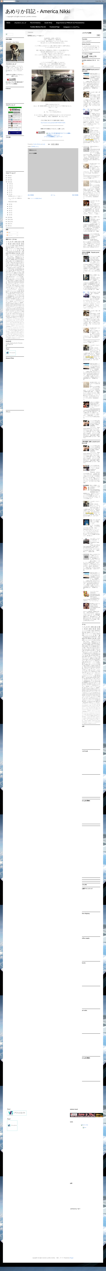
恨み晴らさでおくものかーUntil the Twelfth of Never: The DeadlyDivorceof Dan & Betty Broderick (95, 607)
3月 (10, 210)
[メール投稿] (48, 144)
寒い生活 (21, 253)
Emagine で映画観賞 (10, 298)
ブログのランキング (20, 23)
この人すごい (10, 283)
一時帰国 (17, 258)
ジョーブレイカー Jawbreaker (94, 592)
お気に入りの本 (20, 298)
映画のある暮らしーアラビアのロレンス (95, 74)
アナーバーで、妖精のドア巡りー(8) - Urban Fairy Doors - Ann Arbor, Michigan (95, 258)
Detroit (12, 310)
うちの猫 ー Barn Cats (15, 262)
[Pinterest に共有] (58, 144)
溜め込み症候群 (17, 305)
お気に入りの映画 (14, 261)
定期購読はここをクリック (53, 135)
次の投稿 (31, 195)
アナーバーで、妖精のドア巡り (14, 273)
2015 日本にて (18, 297)
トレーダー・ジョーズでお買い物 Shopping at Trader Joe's (15, 286)
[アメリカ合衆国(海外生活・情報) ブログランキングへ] (40, 133)
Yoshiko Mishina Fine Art (38, 27)
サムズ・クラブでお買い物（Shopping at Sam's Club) (15, 267)
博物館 (15, 330)
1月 (10, 214)
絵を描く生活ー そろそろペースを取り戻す (95, 182)
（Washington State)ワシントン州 (13, 317)
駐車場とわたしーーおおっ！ (15, 196)
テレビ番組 (21, 311)
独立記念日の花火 (12, 201)
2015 (9, 217)
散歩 (9, 332)
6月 (10, 204)
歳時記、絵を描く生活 (16, 335)
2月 (10, 212)
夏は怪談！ (8, 316)
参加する (19, 130)
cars (23, 322)
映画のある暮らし (15, 265)
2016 (9, 182)
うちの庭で (16, 263)
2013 (9, 221)
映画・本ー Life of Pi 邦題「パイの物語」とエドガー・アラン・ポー (95, 521)
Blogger (71, 1257)
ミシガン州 (17, 296)
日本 (16, 274)
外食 (19, 307)
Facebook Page (55, 27)
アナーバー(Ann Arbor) (16, 248)
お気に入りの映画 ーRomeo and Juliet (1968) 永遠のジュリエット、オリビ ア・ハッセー (95, 405)
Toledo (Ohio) (19, 310)
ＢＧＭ (17, 338)
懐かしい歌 (9, 292)
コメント (10, 235)
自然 (15, 292)
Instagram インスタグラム (71, 27)
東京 (10, 335)
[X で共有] (55, 144)
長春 (14, 308)
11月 (10, 186)
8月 (10, 192)
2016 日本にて (13, 293)
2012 (9, 223)
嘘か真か (20, 330)
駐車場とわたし (35, 146)
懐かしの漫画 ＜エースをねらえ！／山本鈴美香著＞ (95, 487)
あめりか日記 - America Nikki (37, 11)
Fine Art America (35, 22)
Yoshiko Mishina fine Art (11, 343)
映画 (7, 253)
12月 (10, 183)
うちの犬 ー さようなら (12, 42)
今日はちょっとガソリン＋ (12, 315)
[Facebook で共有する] (56, 144)
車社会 (14, 316)
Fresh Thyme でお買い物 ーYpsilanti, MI (95, 111)
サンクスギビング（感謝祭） (17, 302)
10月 (10, 188)
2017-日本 (9, 306)
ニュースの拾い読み (12, 245)
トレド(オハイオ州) (11, 312)
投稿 (9, 232)
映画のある (14, 332)
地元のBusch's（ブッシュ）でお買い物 (15, 290)
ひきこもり (14, 311)
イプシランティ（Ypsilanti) (13, 300)
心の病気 (9, 279)
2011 (9, 225)
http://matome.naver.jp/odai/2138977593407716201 (53, 122)
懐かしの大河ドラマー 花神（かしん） (95, 555)
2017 (9, 179)
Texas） (22, 321)
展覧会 (16, 303)
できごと (8, 311)
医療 (21, 315)
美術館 (13, 338)
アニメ (10, 284)
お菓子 (9, 271)
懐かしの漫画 (14, 280)
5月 (10, 206)
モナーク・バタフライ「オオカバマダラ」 (15, 289)
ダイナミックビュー (15, 326)
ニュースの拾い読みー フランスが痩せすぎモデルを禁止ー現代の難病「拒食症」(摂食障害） (95, 423)
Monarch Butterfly (19, 282)
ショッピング (13, 255)
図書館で (10, 297)
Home (8, 22)
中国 (23, 296)
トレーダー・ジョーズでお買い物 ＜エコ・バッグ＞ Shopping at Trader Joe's (95, 541)
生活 (18, 244)
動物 (12, 303)
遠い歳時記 (20, 316)
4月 (10, 208)
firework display (86, 709)
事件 (8, 303)
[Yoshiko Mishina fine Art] (6, 346)
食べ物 (12, 270)
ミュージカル (13, 307)
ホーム (53, 195)
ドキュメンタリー (14, 287)
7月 (10, 194)
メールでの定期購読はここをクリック (53, 136)
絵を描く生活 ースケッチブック (95, 164)
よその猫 (95, 709)
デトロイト (16, 306)
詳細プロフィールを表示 (88, 66)
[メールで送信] (52, 144)
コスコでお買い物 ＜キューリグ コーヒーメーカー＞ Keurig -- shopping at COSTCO (95, 468)
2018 (9, 177)
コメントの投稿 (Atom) (36, 198)
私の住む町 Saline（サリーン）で (15, 246)
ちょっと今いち (18, 271)
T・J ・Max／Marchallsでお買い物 (14, 322)
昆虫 (21, 280)
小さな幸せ (20, 259)
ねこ (91, 709)
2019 (9, 175)
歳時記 (14, 253)
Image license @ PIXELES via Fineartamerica (70, 22)
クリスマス (17, 279)
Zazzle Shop (48, 22)
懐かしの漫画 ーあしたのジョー (95, 217)
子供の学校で (9, 274)
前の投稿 (75, 195)
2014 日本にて (20, 270)
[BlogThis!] (53, 144)
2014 (9, 219)
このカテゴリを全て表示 (15, 129)
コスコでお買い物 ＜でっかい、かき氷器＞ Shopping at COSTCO (95, 236)
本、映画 (8, 282)
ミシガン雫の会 (10, 330)
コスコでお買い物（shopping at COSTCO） (15, 251)
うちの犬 (10, 242)
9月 (10, 190)
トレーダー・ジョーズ (15, 278)
